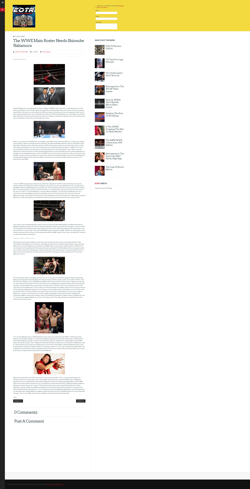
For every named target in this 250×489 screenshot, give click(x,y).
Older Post (80, 401)
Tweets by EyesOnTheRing (103, 188)
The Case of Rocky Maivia (115, 168)
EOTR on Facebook (101, 7)
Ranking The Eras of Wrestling (114, 114)
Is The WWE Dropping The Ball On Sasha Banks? (115, 129)
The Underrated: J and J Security (114, 74)
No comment (47, 52)
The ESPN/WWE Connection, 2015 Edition (114, 142)
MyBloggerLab (59, 484)
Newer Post (18, 401)
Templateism (50, 484)
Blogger (121, 6)
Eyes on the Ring (21, 52)
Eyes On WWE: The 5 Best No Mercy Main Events (113, 103)
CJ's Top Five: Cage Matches (114, 60)
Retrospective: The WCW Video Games (115, 89)
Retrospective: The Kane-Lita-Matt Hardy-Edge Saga (115, 156)
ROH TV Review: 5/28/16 (113, 47)
